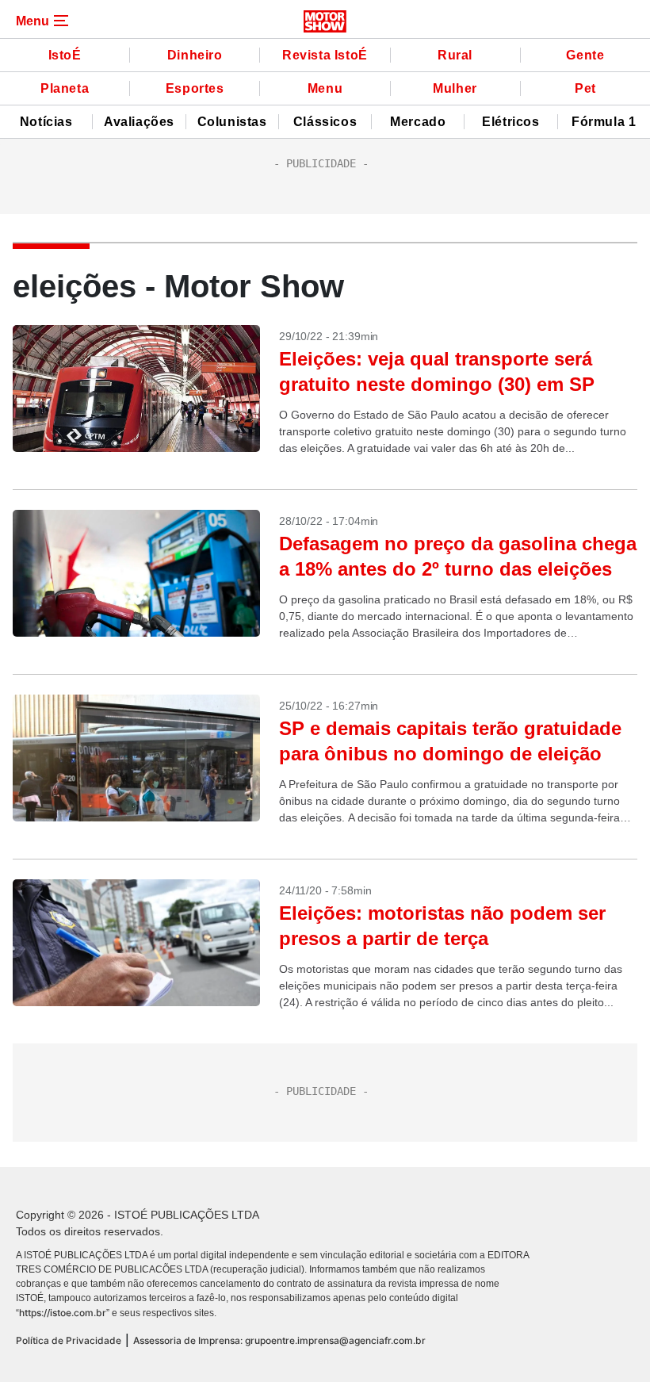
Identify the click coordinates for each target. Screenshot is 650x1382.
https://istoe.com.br (62, 1313)
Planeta (64, 88)
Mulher (455, 88)
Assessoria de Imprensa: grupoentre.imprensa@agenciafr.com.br (279, 1340)
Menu (325, 88)
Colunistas (232, 121)
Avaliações (139, 121)
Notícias (46, 121)
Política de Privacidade (68, 1340)
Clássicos (325, 121)
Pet (585, 88)
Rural (455, 55)
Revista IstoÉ (325, 55)
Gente (585, 55)
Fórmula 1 (604, 121)
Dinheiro (195, 55)
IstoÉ (65, 55)
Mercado (417, 121)
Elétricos (510, 121)
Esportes (195, 88)
